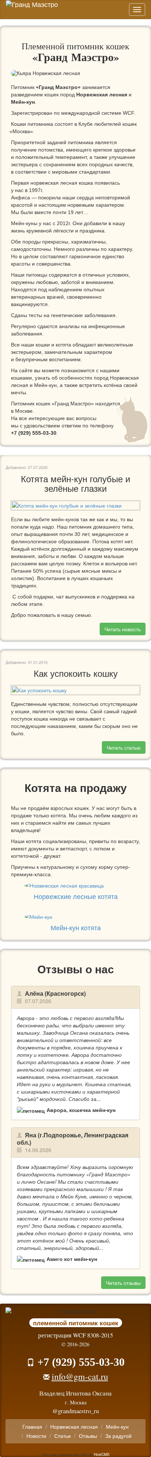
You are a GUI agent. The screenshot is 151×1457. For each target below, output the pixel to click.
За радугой (118, 1435)
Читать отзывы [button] (123, 1282)
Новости (36, 1435)
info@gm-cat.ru (80, 1376)
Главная (32, 1426)
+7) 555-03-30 (33, 433)
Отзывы (88, 1435)
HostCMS (102, 1454)
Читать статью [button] (124, 747)
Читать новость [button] (122, 629)
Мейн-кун (23, 102)
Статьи (62, 1435)
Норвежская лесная (101, 94)
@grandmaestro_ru (75, 1411)
